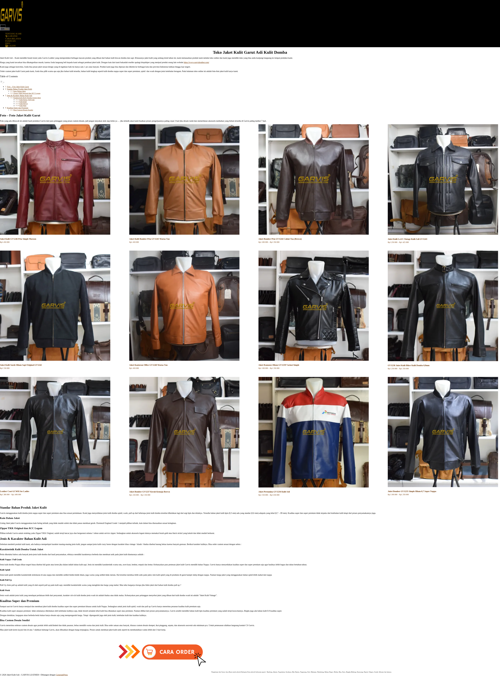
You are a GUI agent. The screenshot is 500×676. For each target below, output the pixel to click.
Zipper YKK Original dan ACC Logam (26, 93)
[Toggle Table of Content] (2, 82)
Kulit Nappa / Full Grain (27, 100)
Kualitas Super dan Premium (17, 108)
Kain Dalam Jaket (19, 91)
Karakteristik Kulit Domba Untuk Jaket (27, 98)
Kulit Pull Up (23, 104)
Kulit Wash (22, 106)
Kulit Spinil (23, 102)
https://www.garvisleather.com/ (196, 62)
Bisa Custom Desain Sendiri (23, 110)
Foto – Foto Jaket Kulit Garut (18, 87)
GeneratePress (62, 675)
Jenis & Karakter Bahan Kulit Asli (19, 96)
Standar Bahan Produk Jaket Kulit (19, 89)
